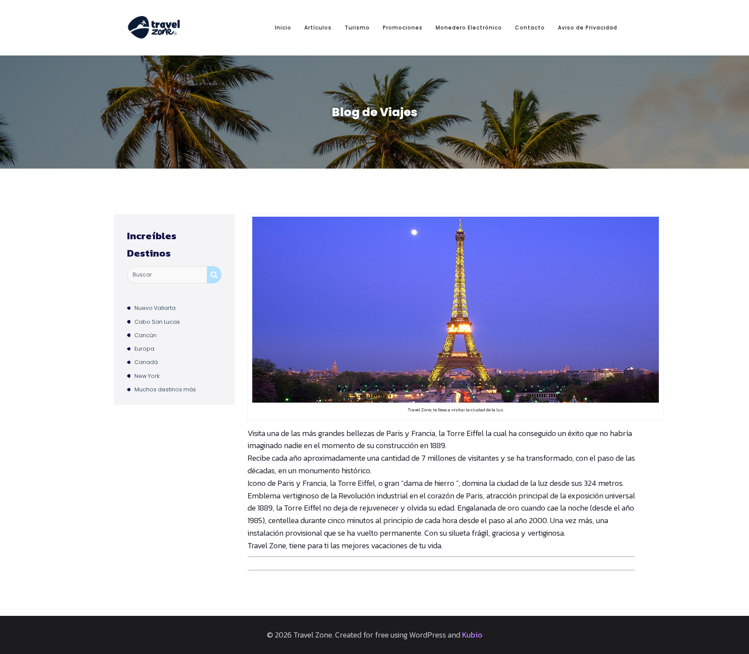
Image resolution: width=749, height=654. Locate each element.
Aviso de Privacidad (587, 27)
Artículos (318, 27)
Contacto (530, 27)
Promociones (403, 27)
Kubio (472, 635)
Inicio (283, 27)
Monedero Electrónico (469, 27)
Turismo (357, 27)
